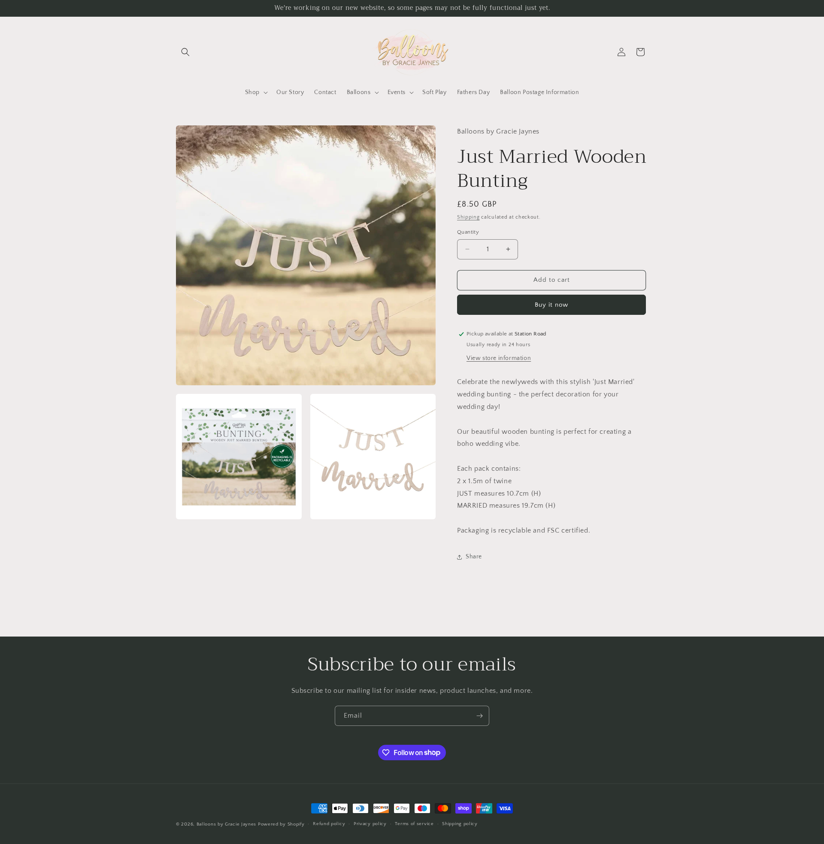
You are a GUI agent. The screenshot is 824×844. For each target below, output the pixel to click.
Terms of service (414, 823)
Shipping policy (460, 823)
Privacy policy (370, 823)
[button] (185, 52)
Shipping (468, 217)
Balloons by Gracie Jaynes (227, 824)
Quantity (468, 232)
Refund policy (329, 823)
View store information (499, 358)
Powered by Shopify (281, 824)
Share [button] (474, 556)
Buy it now (551, 304)
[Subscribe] (479, 716)
